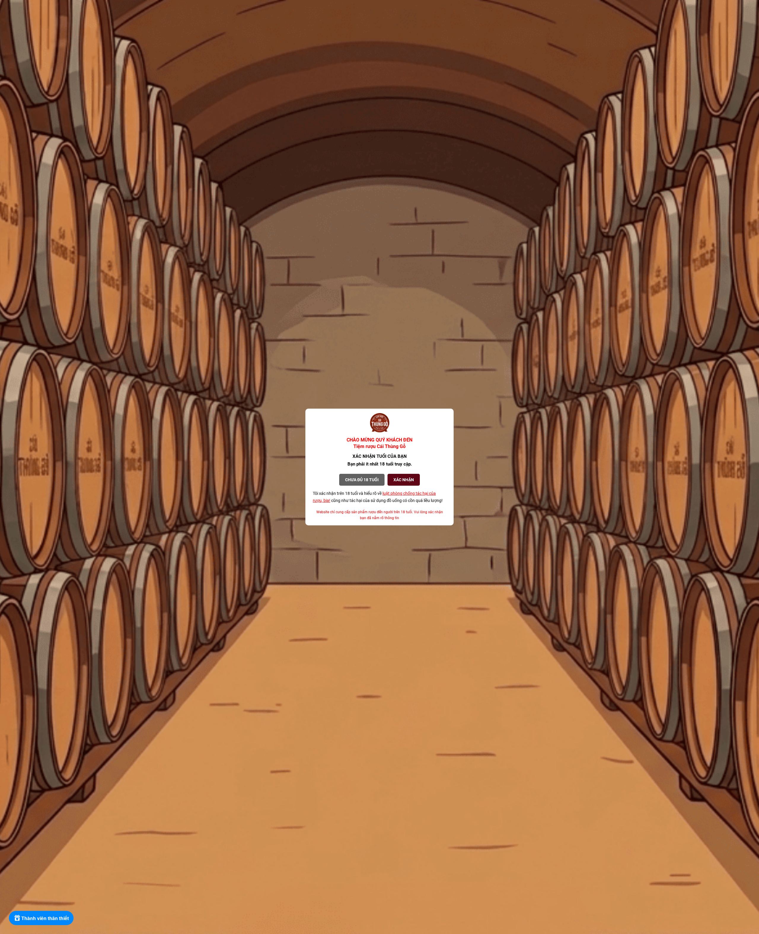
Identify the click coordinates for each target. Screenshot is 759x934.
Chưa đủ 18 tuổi (362, 479)
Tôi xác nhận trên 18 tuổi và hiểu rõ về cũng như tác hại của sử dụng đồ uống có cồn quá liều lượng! (378, 497)
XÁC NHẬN (403, 479)
